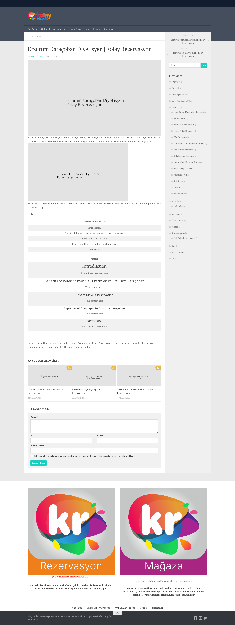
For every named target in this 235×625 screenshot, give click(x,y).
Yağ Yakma (179, 193)
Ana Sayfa (32, 29)
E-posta (101, 435)
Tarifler (177, 187)
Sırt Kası (178, 181)
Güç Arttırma (180, 137)
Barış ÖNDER (37, 56)
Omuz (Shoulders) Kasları (186, 162)
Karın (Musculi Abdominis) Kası (188, 143)
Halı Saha (178, 206)
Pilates (175, 226)
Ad (32, 435)
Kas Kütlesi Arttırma (183, 149)
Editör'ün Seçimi (179, 100)
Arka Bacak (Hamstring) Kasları (188, 112)
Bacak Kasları (180, 118)
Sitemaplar (108, 29)
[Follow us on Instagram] (200, 618)
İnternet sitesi (37, 445)
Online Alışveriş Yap (79, 29)
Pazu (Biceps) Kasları (183, 168)
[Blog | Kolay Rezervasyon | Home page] (39, 16)
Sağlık (174, 245)
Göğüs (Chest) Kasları (184, 131)
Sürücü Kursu (178, 252)
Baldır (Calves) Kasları (184, 124)
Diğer (174, 81)
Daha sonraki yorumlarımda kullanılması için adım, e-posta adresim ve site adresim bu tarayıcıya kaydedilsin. (84, 456)
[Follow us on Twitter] (205, 618)
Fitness (175, 107)
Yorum (34, 417)
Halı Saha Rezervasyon (184, 238)
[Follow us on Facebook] (195, 618)
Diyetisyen (35, 36)
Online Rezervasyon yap (53, 29)
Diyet (174, 88)
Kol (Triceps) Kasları (183, 156)
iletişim (96, 29)
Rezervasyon (178, 233)
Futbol (175, 201)
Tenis (174, 258)
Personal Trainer (181, 174)
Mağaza (175, 214)
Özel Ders (176, 220)
